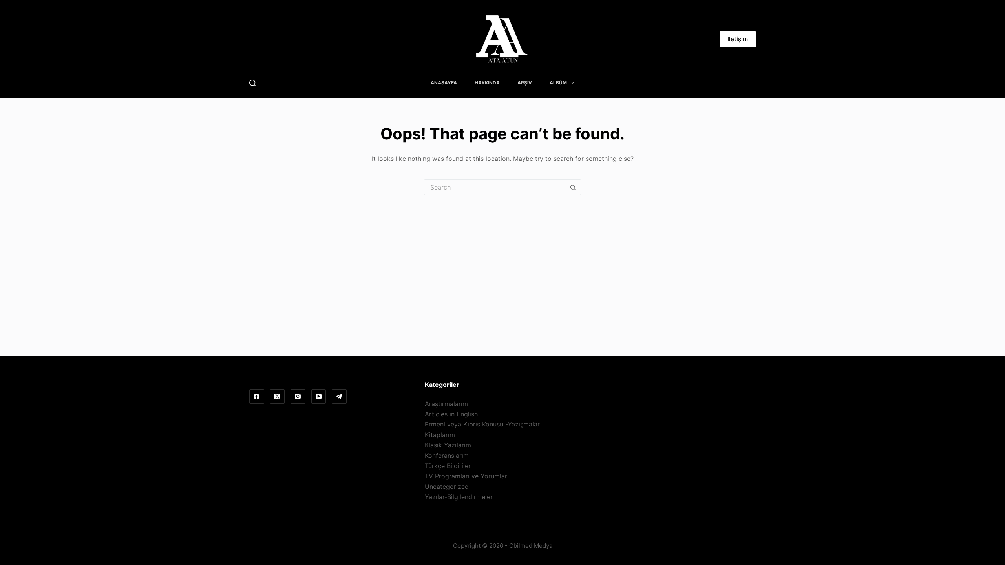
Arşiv (524, 83)
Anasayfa (444, 83)
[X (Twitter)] (277, 396)
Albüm (558, 83)
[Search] (252, 83)
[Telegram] (339, 396)
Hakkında (487, 83)
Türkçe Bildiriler (448, 466)
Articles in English (451, 414)
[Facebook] (256, 396)
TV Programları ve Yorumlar (466, 476)
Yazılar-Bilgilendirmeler (459, 497)
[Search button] (573, 187)
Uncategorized (447, 486)
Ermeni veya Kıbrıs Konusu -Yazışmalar (482, 424)
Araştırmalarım (446, 404)
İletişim (737, 39)
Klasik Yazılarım (448, 445)
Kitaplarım (440, 435)
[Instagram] (298, 396)
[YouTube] (318, 396)
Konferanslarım (447, 455)
